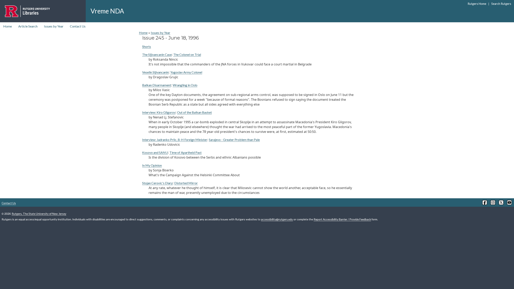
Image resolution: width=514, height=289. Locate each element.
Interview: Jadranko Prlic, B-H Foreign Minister (174, 139)
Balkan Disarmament (156, 85)
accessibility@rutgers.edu (277, 219)
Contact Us (78, 26)
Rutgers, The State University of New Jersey (39, 213)
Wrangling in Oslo (185, 85)
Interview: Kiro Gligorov (158, 112)
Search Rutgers (501, 3)
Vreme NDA (107, 11)
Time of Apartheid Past (185, 152)
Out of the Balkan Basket (194, 112)
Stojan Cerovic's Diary (157, 183)
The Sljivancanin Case (157, 54)
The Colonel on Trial (187, 54)
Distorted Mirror (186, 183)
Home (7, 26)
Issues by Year (53, 26)
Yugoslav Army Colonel (186, 72)
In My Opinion (152, 165)
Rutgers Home (477, 3)
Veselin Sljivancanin (155, 72)
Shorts (146, 46)
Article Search (28, 26)
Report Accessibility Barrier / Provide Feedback (342, 219)
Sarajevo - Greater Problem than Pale (234, 139)
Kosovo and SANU (155, 152)
